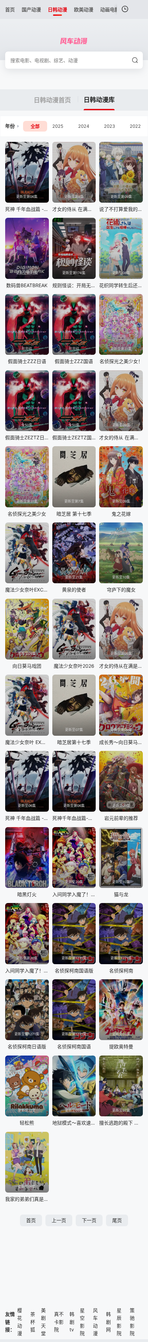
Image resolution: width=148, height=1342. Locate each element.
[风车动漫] (74, 41)
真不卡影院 (59, 1321)
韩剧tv (72, 1321)
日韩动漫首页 (53, 100)
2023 (109, 126)
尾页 (117, 1220)
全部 (35, 126)
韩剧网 (108, 1321)
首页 (31, 1220)
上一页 (59, 1220)
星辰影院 (119, 1321)
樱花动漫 (19, 1321)
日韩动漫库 (99, 100)
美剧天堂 (43, 1321)
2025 (57, 126)
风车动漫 (95, 1321)
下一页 (89, 1220)
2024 (83, 126)
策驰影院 (132, 1321)
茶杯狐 (32, 1321)
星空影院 (82, 1321)
